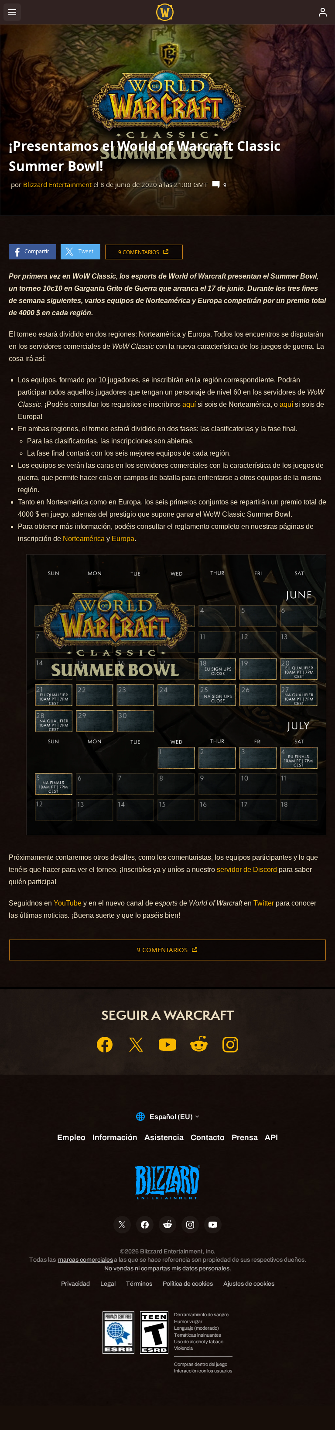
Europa (123, 538)
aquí (189, 404)
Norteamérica (84, 538)
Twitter (263, 903)
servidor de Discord (247, 869)
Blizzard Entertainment (57, 184)
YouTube (68, 903)
